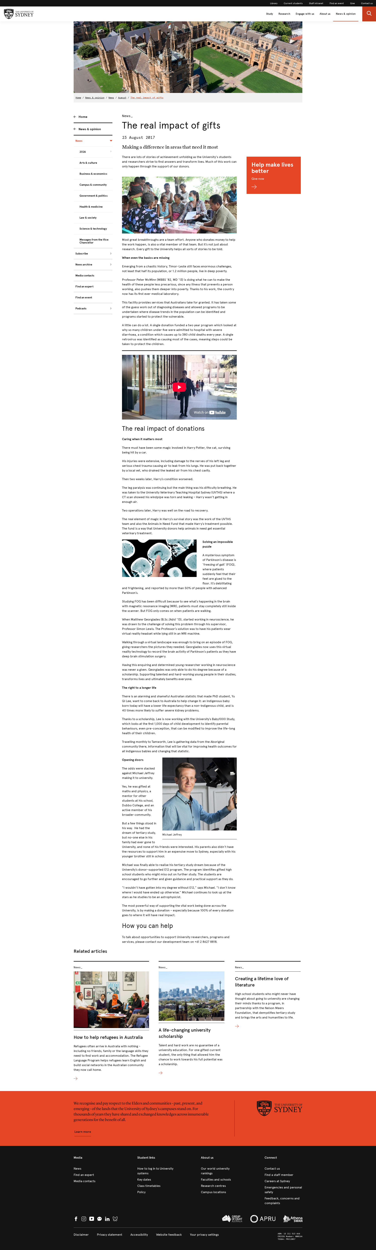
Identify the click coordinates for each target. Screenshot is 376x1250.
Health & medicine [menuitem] (91, 206)
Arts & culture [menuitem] (88, 162)
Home (78, 97)
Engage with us (305, 13)
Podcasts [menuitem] (80, 308)
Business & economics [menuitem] (93, 173)
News (111, 97)
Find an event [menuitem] (83, 297)
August (122, 97)
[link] (273, 3)
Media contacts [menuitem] (84, 275)
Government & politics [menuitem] (94, 195)
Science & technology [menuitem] (93, 228)
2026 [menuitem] (83, 152)
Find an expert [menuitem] (84, 286)
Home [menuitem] (83, 117)
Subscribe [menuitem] (81, 253)
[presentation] (111, 1021)
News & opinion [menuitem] (90, 129)
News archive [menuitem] (83, 264)
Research (284, 13)
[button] (369, 13)
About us (325, 13)
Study (269, 13)
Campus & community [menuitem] (93, 184)
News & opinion (346, 13)
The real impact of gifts (146, 97)
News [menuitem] (78, 141)
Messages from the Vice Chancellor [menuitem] (94, 241)
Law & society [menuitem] (88, 217)
